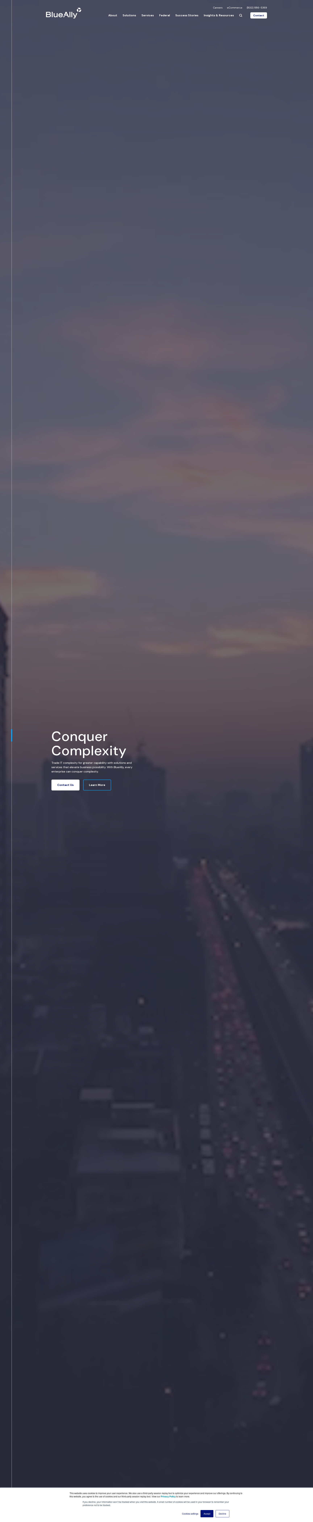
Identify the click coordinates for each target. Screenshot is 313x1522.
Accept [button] (207, 1513)
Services (147, 15)
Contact (258, 15)
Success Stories (186, 15)
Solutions (129, 15)
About (112, 15)
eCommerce (234, 7)
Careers (218, 7)
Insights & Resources (219, 15)
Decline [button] (222, 1513)
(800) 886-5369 (257, 7)
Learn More (97, 785)
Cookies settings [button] (190, 1513)
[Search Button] (240, 15)
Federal (164, 15)
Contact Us (65, 785)
